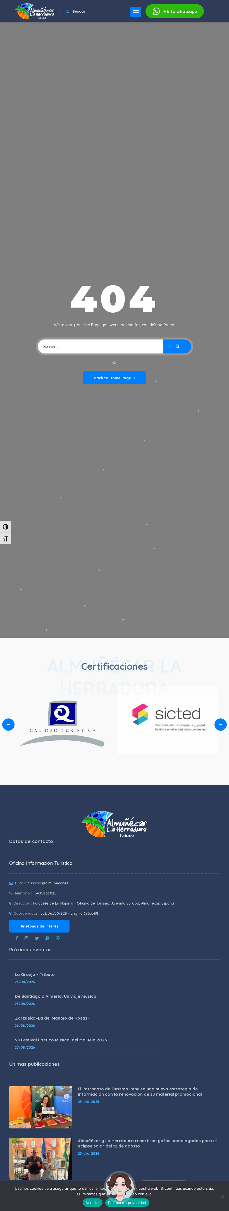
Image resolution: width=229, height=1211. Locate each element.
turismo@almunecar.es (48, 883)
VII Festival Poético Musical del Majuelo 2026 (61, 1040)
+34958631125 (44, 893)
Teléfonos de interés (39, 926)
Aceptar (92, 1202)
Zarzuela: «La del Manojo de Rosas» (52, 1018)
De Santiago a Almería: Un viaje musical (56, 996)
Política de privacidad (127, 1202)
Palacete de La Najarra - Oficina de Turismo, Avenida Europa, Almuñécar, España (103, 903)
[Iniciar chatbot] (120, 1187)
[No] (222, 1196)
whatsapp (180, 11)
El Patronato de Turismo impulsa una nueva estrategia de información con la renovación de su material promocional (140, 1091)
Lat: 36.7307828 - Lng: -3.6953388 (69, 913)
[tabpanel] (168, 722)
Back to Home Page (112, 378)
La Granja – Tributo (35, 974)
